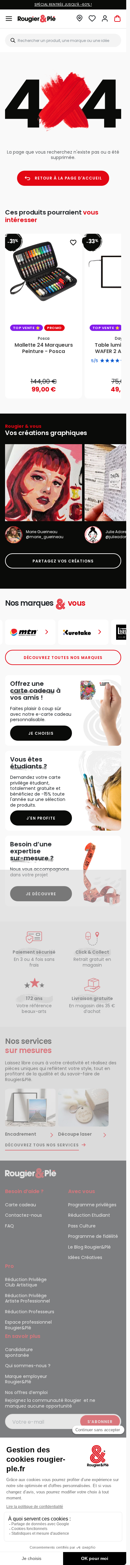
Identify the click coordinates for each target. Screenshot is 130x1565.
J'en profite (41, 818)
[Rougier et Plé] (30, 1173)
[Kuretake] (30, 632)
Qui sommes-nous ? (27, 1365)
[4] (117, 360)
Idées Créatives (85, 1257)
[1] (102, 360)
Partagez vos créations (63, 561)
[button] (79, 20)
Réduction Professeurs (29, 1312)
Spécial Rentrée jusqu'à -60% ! (63, 4)
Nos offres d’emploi (26, 1392)
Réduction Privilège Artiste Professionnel (27, 1298)
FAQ (9, 1226)
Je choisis (41, 733)
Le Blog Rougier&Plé (89, 1247)
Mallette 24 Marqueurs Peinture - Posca (44, 348)
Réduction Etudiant (89, 1215)
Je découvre (41, 894)
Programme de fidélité (93, 1236)
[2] (107, 360)
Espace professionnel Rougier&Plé (28, 1325)
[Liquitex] (83, 632)
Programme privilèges (92, 1205)
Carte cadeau (20, 1205)
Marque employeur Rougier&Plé (26, 1379)
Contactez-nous (23, 1215)
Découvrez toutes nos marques (63, 657)
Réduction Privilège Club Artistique (26, 1282)
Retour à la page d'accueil (68, 178)
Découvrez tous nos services (42, 1145)
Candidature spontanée (19, 1352)
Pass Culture (82, 1226)
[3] (112, 360)
